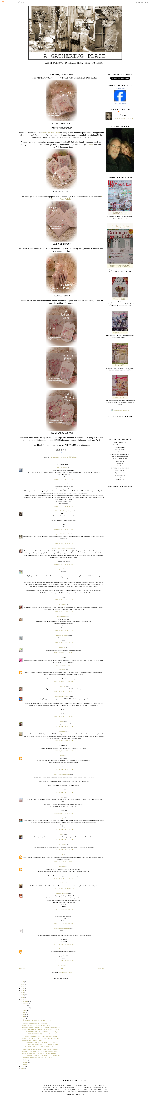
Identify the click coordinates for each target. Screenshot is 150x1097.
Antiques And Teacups (62, 635)
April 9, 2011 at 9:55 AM (63, 643)
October (25, 1006)
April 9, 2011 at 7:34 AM (63, 600)
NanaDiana (62, 731)
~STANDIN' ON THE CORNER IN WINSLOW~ (35, 1023)
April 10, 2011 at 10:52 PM (64, 944)
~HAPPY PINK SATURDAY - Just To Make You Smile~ (37, 1021)
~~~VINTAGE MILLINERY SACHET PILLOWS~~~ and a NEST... (40, 1053)
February (25, 1062)
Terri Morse (62, 844)
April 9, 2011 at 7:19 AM (63, 543)
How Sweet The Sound (50, 132)
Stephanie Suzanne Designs (62, 928)
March (24, 1060)
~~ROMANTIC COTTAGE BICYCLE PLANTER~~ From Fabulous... (41, 1038)
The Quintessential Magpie (61, 696)
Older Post (101, 968)
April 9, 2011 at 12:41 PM (63, 691)
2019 (22, 982)
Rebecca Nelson (125, 112)
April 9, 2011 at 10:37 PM (63, 862)
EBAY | (81, 63)
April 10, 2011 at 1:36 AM (63, 909)
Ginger (62, 818)
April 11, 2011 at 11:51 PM (64, 961)
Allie (62, 854)
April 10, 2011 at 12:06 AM (64, 888)
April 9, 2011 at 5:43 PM (63, 813)
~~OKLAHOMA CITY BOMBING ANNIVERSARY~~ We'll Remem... (41, 1027)
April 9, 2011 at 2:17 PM (63, 741)
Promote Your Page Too (120, 103)
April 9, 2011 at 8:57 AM (63, 630)
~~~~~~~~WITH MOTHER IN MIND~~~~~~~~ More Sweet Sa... (40, 1034)
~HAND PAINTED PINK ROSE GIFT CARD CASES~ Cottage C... (40, 1049)
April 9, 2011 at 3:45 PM (63, 769)
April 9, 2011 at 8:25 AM (63, 612)
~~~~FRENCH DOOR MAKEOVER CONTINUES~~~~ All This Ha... (41, 1029)
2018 (22, 984)
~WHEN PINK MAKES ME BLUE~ (32, 1040)
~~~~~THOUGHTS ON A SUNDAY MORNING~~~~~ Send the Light (41, 1055)
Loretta (62, 657)
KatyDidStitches (62, 569)
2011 (22, 999)
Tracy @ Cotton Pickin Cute (62, 774)
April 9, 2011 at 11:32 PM (63, 878)
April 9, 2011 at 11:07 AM (63, 653)
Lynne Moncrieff (62, 616)
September (26, 1008)
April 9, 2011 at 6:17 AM (63, 479)
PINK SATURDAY (73, 457)
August (25, 1010)
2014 (22, 993)
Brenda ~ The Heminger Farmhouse (62, 548)
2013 (22, 995)
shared (90, 144)
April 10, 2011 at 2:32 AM (63, 923)
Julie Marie (62, 604)
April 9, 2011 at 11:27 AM (63, 665)
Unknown (62, 866)
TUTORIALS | (71, 63)
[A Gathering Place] (120, 101)
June (24, 1014)
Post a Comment (61, 965)
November (26, 1003)
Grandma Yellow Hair (62, 893)
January (25, 1064)
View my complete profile (124, 118)
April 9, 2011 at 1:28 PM (63, 726)
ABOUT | (49, 63)
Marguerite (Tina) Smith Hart (62, 534)
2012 (22, 997)
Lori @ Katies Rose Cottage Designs (62, 511)
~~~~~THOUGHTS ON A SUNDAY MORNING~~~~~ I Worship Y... (40, 1032)
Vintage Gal (62, 686)
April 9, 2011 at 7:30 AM (63, 564)
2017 (22, 986)
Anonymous (62, 669)
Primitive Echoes (62, 467)
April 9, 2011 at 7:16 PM (63, 829)
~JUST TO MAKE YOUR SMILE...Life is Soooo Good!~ (37, 1058)
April (24, 1019)
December (25, 1001)
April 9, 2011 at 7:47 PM (63, 839)
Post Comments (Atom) (65, 972)
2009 (22, 1069)
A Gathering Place (120, 88)
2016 (22, 988)
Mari (62, 797)
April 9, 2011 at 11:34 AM (63, 681)
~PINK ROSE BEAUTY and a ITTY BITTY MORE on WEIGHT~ (40, 1036)
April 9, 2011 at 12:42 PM (63, 716)
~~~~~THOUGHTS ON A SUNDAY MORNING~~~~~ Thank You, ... (40, 1043)
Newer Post (22, 968)
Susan (62, 721)
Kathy (62, 755)
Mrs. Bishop (62, 647)
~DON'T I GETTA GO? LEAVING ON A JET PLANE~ (36, 1025)
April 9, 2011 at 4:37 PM (63, 792)
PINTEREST (97, 63)
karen (61, 834)
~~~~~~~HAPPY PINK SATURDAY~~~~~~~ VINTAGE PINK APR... (40, 1045)
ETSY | (88, 63)
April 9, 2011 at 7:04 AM (63, 506)
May (24, 1016)
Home (61, 968)
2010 (22, 1066)
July (24, 1012)
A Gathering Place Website (59, 457)
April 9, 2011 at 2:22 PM (63, 751)
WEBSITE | (59, 63)
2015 (22, 990)
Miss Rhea (62, 883)
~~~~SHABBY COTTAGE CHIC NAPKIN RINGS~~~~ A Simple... (40, 1051)
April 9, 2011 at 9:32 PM (63, 850)
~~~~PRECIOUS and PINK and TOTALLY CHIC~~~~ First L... (39, 1047)
